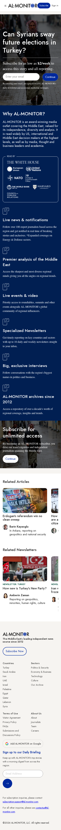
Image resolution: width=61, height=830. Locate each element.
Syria (5, 706)
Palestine (7, 689)
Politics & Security (40, 667)
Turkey (6, 667)
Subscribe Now (15, 651)
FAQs (5, 726)
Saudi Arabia (9, 672)
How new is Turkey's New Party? (25, 588)
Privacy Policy (9, 722)
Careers (35, 730)
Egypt (5, 693)
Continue (10, 459)
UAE (5, 680)
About (34, 717)
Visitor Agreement (11, 717)
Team (33, 726)
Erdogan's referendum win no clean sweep (22, 518)
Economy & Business (41, 672)
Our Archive (37, 685)
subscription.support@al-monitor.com (20, 801)
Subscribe (43, 5)
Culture (34, 680)
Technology (37, 676)
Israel (5, 685)
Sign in (55, 5)
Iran (4, 676)
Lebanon (7, 702)
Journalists (35, 722)
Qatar (5, 698)
